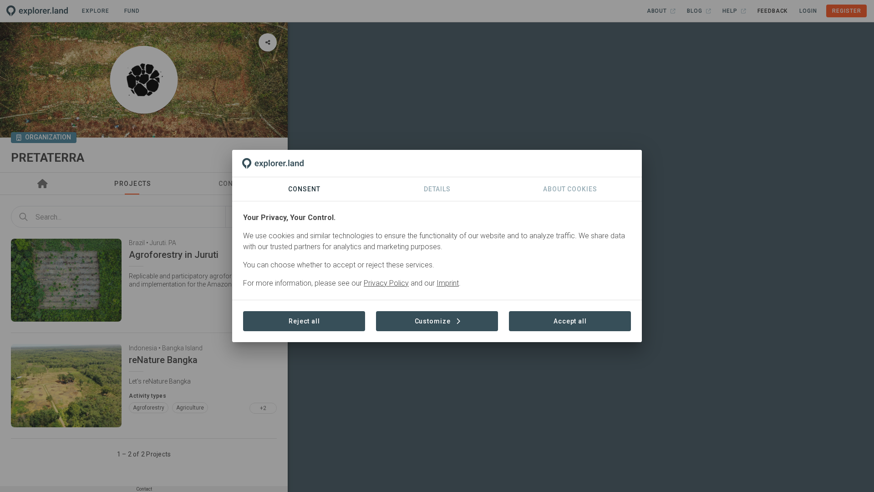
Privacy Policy (386, 283)
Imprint (448, 283)
